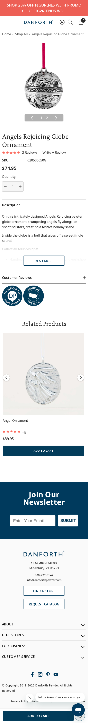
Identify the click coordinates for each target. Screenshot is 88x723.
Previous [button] (32, 118)
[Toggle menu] (5, 22)
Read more (44, 261)
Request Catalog (44, 604)
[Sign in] (62, 22)
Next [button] (56, 118)
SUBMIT (68, 520)
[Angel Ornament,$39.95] (43, 374)
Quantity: (9, 176)
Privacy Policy (19, 701)
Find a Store (44, 591)
